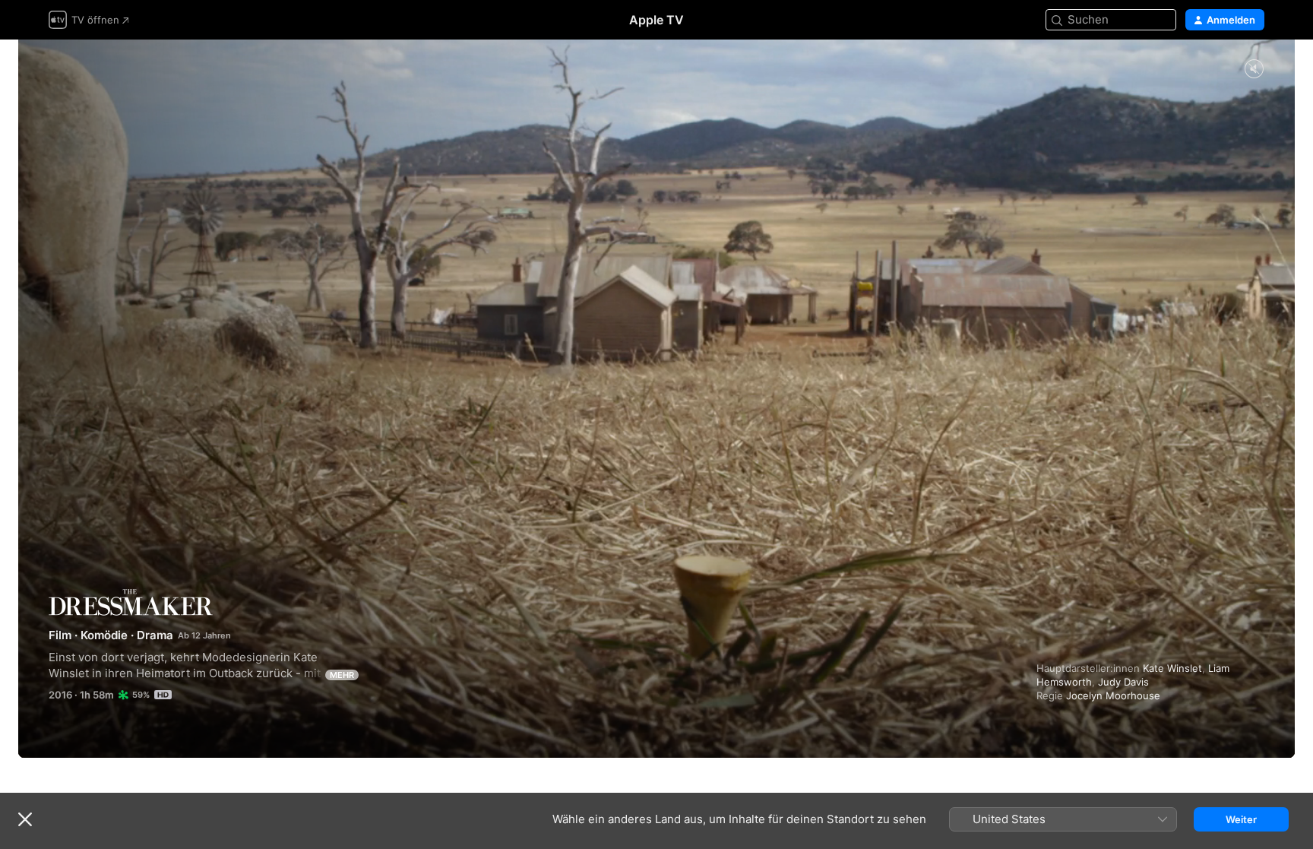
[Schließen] (25, 819)
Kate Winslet (1172, 668)
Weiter (1241, 819)
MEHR (342, 675)
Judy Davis (1123, 682)
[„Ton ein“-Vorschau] (1253, 69)
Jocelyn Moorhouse (1113, 695)
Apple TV (656, 19)
